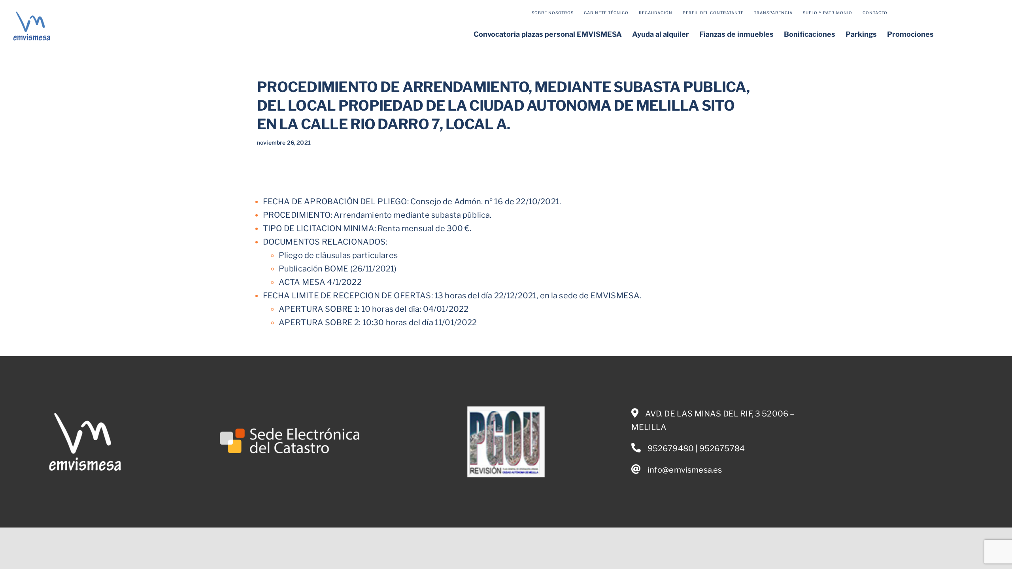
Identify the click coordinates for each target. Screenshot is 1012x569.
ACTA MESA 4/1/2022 (320, 282)
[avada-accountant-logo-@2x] (31, 13)
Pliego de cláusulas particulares (338, 255)
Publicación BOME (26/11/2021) (338, 268)
